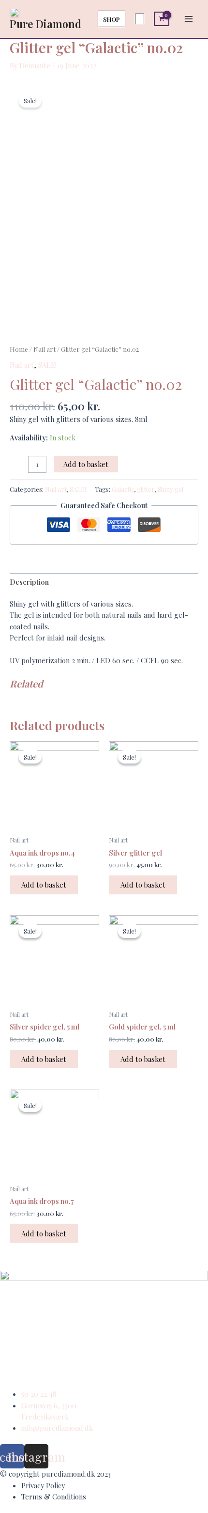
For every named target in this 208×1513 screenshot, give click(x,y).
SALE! (47, 365)
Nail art (44, 348)
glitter (146, 489)
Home (19, 348)
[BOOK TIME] (139, 19)
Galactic (123, 489)
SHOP (111, 19)
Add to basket (85, 464)
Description (29, 582)
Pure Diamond (45, 23)
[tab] (104, 582)
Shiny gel (170, 489)
